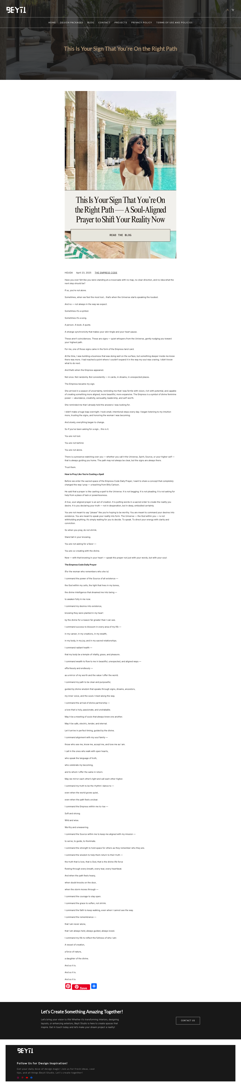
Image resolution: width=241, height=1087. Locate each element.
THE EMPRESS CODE (106, 272)
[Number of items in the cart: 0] (233, 10)
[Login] (227, 10)
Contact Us (188, 1020)
